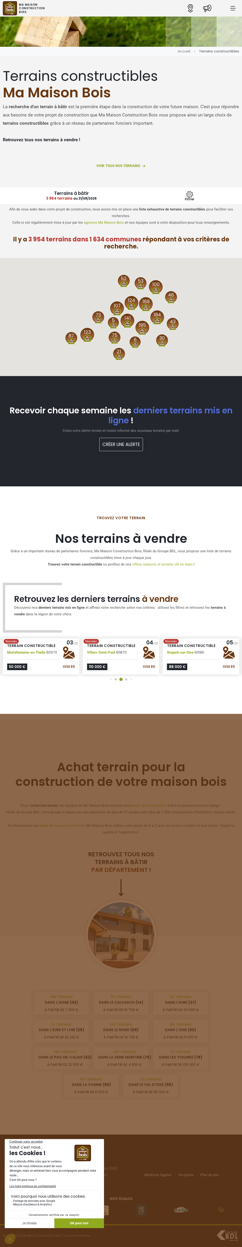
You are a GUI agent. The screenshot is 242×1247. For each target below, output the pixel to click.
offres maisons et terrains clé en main (162, 564)
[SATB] (181, 1210)
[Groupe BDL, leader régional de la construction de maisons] (227, 1235)
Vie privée (186, 1175)
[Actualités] (207, 8)
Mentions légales (158, 1175)
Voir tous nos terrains (118, 166)
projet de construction (149, 805)
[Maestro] (141, 1210)
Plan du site (209, 1175)
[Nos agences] (190, 8)
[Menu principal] (232, 8)
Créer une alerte (121, 444)
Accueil (184, 51)
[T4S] (221, 1210)
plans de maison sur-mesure (62, 825)
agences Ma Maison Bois (104, 222)
